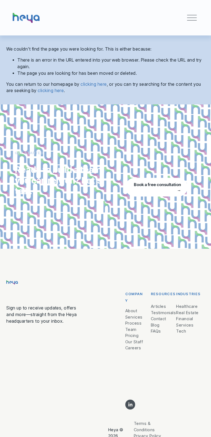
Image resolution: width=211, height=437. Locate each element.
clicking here (93, 84)
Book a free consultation (157, 184)
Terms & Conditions (144, 426)
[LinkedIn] (130, 405)
